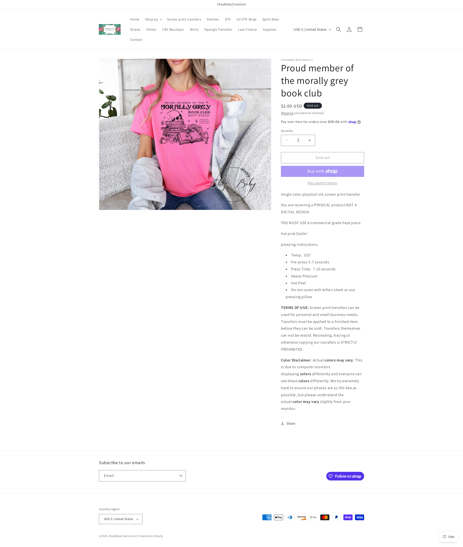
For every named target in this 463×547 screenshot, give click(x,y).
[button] (153, 19)
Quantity (287, 131)
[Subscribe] (180, 475)
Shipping (287, 113)
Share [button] (290, 423)
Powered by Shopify (150, 536)
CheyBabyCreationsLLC (123, 536)
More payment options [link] (322, 183)
